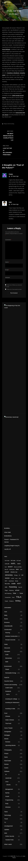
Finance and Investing (9, 123)
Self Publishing (8, 593)
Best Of (6, 569)
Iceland (12, 578)
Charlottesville (8, 626)
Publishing (11, 590)
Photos (6, 753)
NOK (6, 587)
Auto (5, 611)
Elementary (8, 658)
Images (16, 578)
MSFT (19, 583)
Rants (6, 757)
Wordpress (11, 601)
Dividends (8, 691)
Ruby (6, 803)
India (20, 578)
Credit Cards (9, 687)
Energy (16, 575)
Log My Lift (7, 549)
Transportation (8, 597)
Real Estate (7, 760)
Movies (6, 738)
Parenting (13, 587)
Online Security (9, 836)
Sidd (10, 202)
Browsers (7, 622)
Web (5, 833)
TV (5, 822)
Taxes (6, 811)
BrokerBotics (8, 536)
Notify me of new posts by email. (14, 289)
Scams (6, 768)
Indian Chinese (9, 720)
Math (6, 661)
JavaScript (11, 581)
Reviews (7, 742)
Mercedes (7, 583)
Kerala (16, 581)
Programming (9, 800)
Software (6, 771)
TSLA (18, 597)
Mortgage (7, 735)
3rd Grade (7, 560)
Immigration (7, 731)
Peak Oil (20, 587)
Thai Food (8, 723)
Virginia (6, 601)
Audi (6, 566)
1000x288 (7, 563)
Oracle (7, 796)
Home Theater (8, 728)
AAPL (13, 563)
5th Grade (19, 560)
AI (6, 774)
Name (7, 262)
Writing (17, 601)
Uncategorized (8, 826)
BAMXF (10, 567)
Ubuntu (8, 784)
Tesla (21, 593)
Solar (14, 593)
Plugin (6, 590)
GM (22, 575)
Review (6, 764)
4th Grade (13, 560)
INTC (6, 581)
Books (6, 619)
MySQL (7, 793)
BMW (17, 569)
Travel (13, 597)
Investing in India (10, 708)
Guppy (11, 174)
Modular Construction (11, 636)
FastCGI (6, 677)
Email (7, 270)
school (17, 590)
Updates (6, 829)
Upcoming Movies (10, 745)
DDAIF (7, 572)
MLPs (8, 694)
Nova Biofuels (6, 49)
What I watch (8, 844)
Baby (5, 615)
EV (19, 575)
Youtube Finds (9, 839)
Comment (8, 239)
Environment (8, 666)
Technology (7, 815)
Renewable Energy (10, 673)
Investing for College (11, 699)
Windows (8, 807)
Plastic (7, 669)
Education (7, 651)
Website (7, 277)
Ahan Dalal (7, 532)
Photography (8, 750)
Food (5, 713)
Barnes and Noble (17, 566)
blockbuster (12, 569)
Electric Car (14, 572)
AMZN (19, 563)
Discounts (7, 648)
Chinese (7, 716)
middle (13, 583)
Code (21, 569)
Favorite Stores (8, 681)
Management (9, 789)
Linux (6, 781)
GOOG (7, 578)
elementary (9, 575)
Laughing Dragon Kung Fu (11, 545)
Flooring (7, 632)
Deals (6, 644)
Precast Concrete (10, 639)
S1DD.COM (6, 2)
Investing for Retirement (12, 702)
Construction (8, 629)
